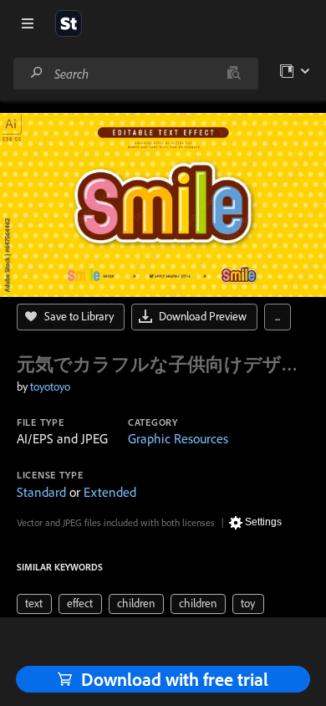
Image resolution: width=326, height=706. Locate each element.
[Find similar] (233, 73)
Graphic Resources (178, 438)
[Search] (37, 73)
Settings (263, 522)
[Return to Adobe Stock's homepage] (68, 23)
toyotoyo (50, 386)
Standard (41, 491)
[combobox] (135, 74)
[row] (34, 604)
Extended (110, 491)
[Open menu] (27, 23)
